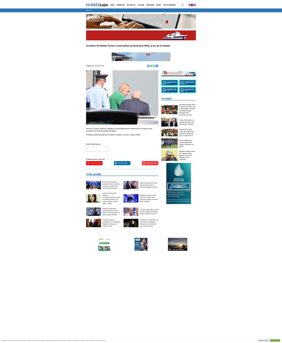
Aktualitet (131, 5)
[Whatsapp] (151, 66)
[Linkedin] (157, 66)
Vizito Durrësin (169, 5)
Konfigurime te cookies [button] (263, 340)
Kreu (112, 5)
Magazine (150, 5)
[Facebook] (148, 66)
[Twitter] (154, 66)
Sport (158, 5)
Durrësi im (120, 5)
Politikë (141, 5)
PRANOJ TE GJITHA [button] (275, 340)
